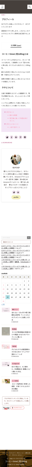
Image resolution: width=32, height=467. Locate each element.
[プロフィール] (16, 137)
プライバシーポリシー (17, 455)
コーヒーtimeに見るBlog (16, 7)
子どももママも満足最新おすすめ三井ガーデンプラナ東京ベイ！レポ (21, 351)
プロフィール (20, 453)
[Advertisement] (16, 219)
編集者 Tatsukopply (22, 262)
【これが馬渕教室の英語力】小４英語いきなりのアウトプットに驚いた (21, 334)
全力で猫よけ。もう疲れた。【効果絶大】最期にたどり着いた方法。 (21, 369)
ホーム (4, 453)
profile (16, 197)
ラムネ (18, 253)
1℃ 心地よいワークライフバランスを (16, 458)
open (19, 45)
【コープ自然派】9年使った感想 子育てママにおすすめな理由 (21, 386)
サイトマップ (11, 453)
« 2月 (3, 304)
